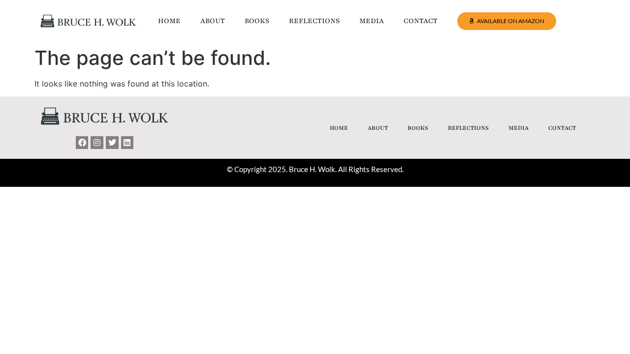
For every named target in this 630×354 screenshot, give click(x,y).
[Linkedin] (127, 142)
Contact (421, 21)
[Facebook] (82, 142)
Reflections (314, 21)
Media (371, 21)
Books (257, 21)
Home (169, 21)
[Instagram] (97, 142)
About (212, 21)
